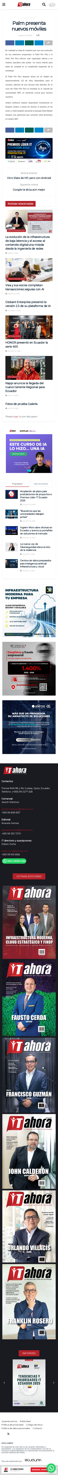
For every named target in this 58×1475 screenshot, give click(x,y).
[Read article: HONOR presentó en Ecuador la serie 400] (29, 327)
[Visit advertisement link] (29, 150)
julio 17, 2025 (12, 395)
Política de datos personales (16, 1428)
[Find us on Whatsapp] (30, 1434)
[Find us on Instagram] (25, 1434)
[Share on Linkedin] (19, 42)
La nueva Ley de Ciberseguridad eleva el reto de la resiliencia (35, 547)
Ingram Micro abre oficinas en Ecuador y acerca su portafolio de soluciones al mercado (36, 530)
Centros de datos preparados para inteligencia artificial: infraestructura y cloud (35, 563)
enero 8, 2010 (25, 35)
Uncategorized (16, 230)
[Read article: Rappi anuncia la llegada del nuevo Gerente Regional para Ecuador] (29, 368)
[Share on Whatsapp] (29, 42)
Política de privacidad (12, 1424)
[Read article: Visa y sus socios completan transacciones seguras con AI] (29, 270)
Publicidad (25, 1421)
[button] (4, 1383)
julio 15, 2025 (12, 408)
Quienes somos (9, 1421)
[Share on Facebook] (9, 42)
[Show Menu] (3, 4)
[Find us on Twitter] (8, 1434)
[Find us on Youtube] (19, 1434)
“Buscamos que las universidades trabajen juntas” (32, 514)
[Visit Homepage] (24, 5)
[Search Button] (44, 4)
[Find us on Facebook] (3, 1434)
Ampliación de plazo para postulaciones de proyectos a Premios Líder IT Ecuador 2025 (36, 496)
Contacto (37, 1428)
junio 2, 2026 (12, 253)
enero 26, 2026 (13, 294)
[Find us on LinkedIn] (14, 1434)
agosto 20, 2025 (14, 351)
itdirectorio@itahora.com (15, 851)
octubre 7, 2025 (14, 311)
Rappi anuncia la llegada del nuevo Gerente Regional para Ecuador (25, 387)
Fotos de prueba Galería (21, 404)
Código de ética (34, 1424)
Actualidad (14, 336)
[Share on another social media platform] (48, 42)
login (16, 416)
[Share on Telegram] (38, 42)
